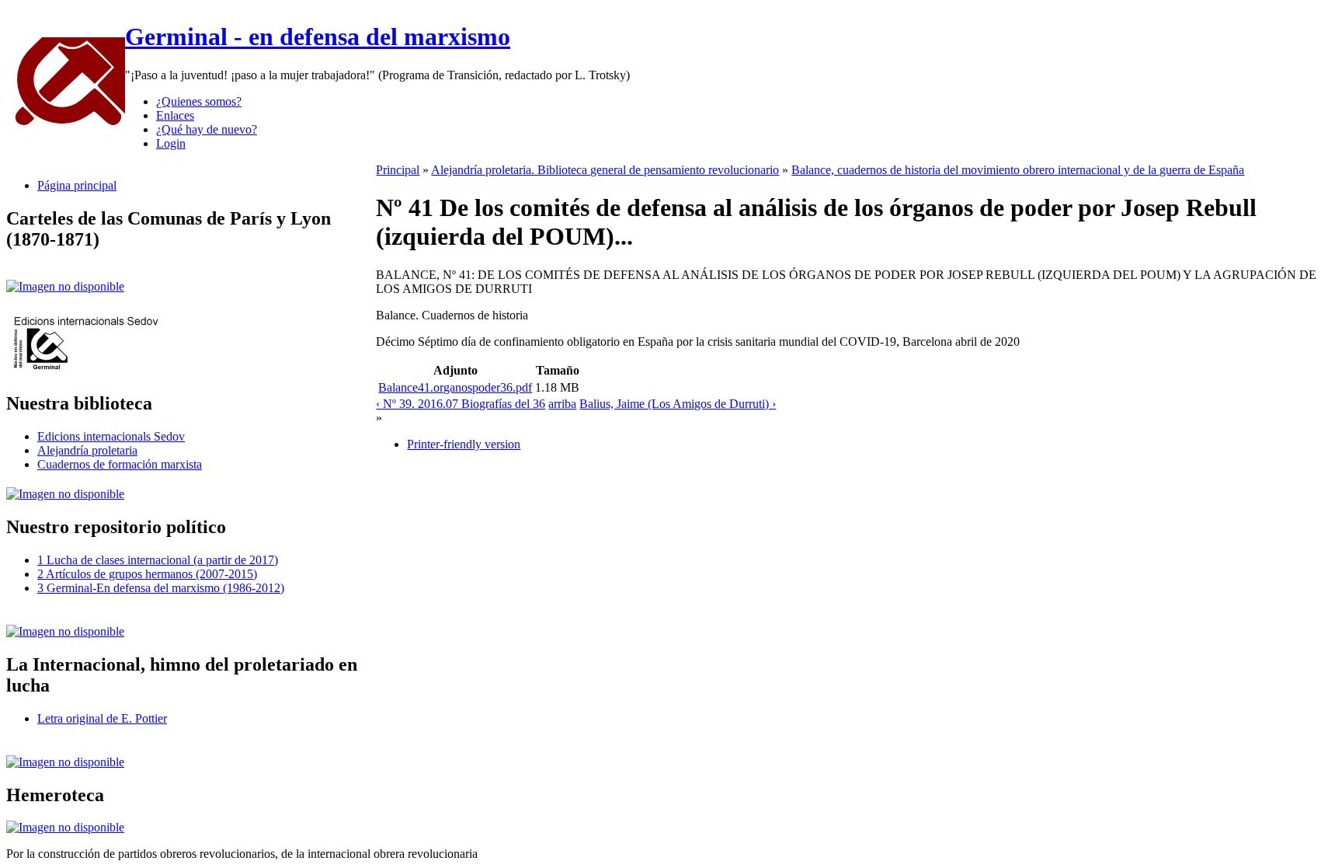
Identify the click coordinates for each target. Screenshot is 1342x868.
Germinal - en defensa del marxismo (317, 37)
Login (171, 143)
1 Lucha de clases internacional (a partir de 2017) (157, 559)
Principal (397, 169)
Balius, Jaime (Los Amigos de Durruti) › (677, 403)
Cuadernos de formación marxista (119, 464)
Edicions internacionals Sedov (111, 436)
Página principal (76, 185)
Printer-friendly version (463, 444)
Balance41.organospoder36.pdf (455, 387)
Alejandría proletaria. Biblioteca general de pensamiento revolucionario (605, 169)
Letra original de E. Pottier (102, 718)
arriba (562, 403)
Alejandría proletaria (87, 450)
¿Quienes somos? (199, 101)
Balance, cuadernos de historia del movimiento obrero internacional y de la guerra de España (1017, 169)
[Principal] (65, 124)
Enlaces (175, 115)
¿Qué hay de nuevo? (206, 129)
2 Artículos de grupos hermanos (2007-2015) (147, 573)
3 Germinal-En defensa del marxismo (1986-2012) (160, 587)
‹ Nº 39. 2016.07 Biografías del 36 (460, 403)
